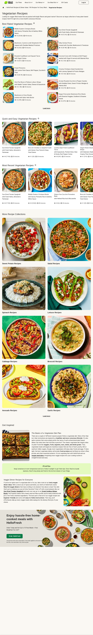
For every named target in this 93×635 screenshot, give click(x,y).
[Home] (3, 7)
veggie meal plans (38, 455)
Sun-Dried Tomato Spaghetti (13, 491)
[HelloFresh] (8, 2)
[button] (34, 23)
